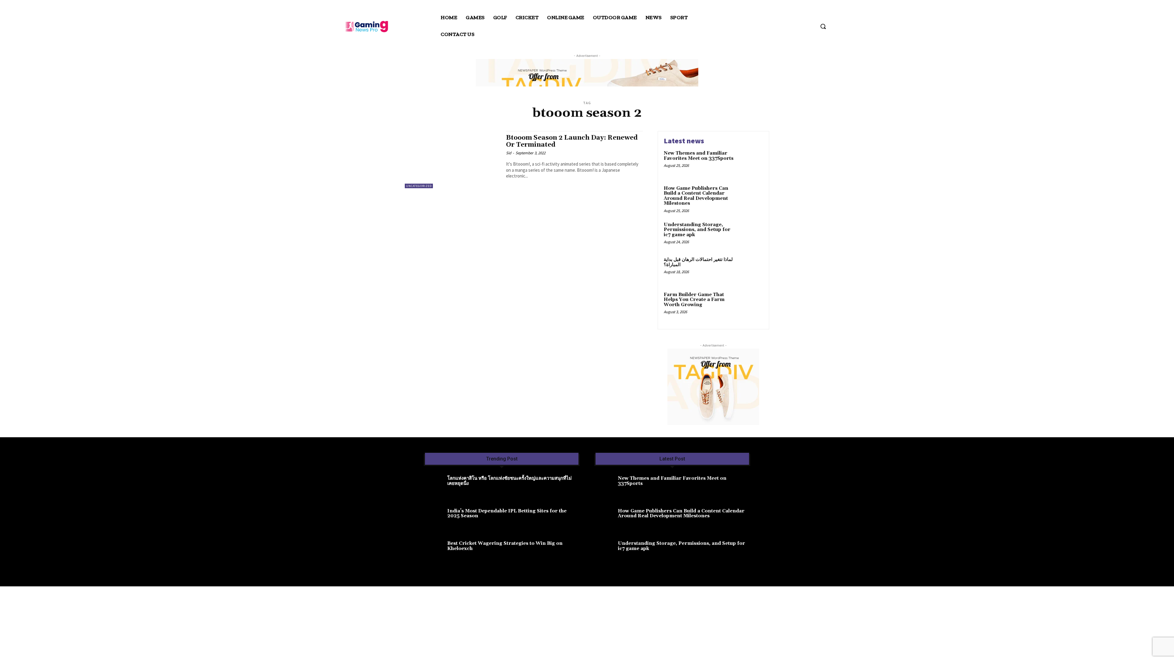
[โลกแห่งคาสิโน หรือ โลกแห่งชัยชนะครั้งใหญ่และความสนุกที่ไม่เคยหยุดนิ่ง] (435, 486)
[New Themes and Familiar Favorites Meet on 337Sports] (750, 163)
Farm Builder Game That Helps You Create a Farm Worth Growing (694, 300)
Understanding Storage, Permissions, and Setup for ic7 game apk (697, 230)
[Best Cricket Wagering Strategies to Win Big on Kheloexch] (435, 551)
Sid (508, 153)
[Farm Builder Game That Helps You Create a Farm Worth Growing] (750, 304)
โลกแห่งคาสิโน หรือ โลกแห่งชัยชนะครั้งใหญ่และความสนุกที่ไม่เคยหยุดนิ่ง (509, 480)
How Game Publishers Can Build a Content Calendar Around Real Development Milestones (696, 196)
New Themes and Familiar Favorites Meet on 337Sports (698, 155)
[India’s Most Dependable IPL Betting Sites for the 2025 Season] (435, 519)
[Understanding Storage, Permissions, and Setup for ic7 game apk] (750, 234)
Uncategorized (419, 186)
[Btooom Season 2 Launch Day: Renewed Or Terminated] (452, 159)
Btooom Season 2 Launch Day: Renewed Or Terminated (572, 141)
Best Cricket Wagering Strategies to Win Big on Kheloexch (505, 546)
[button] (823, 26)
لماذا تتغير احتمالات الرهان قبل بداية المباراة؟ (698, 262)
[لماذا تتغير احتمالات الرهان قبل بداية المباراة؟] (750, 269)
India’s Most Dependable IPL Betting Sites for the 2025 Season (507, 513)
